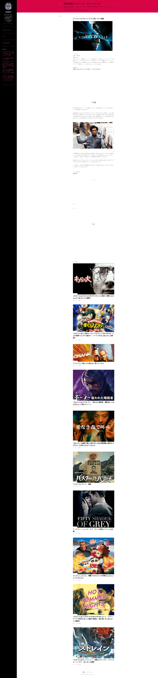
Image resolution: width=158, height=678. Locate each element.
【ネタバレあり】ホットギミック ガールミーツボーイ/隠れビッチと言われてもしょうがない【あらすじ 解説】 (8, 53)
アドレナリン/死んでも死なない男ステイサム (88, 363)
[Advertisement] (93, 87)
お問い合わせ (85, 10)
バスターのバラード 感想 (82, 484)
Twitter (71, 10)
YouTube (66, 10)
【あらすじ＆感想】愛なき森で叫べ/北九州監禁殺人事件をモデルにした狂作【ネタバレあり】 (93, 444)
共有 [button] (60, 16)
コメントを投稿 (78, 300)
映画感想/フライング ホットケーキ (82, 3)
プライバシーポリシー (78, 10)
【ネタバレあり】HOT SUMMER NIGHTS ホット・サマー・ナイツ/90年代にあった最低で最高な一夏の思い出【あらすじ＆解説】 (93, 619)
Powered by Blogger (88, 672)
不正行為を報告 (5, 43)
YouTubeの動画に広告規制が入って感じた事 (8, 59)
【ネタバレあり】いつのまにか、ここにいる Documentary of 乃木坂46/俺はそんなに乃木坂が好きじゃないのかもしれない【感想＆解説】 (8, 64)
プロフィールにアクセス (8, 23)
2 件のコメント (77, 406)
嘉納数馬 (8, 12)
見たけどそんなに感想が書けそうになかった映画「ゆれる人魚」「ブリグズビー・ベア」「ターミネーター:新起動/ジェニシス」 (8, 71)
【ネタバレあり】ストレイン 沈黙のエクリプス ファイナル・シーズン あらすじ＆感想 (93, 661)
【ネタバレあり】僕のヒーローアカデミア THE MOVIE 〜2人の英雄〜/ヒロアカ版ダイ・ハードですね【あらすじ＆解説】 (93, 335)
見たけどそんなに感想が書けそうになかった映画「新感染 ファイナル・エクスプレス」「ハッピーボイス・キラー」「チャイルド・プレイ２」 (8, 78)
